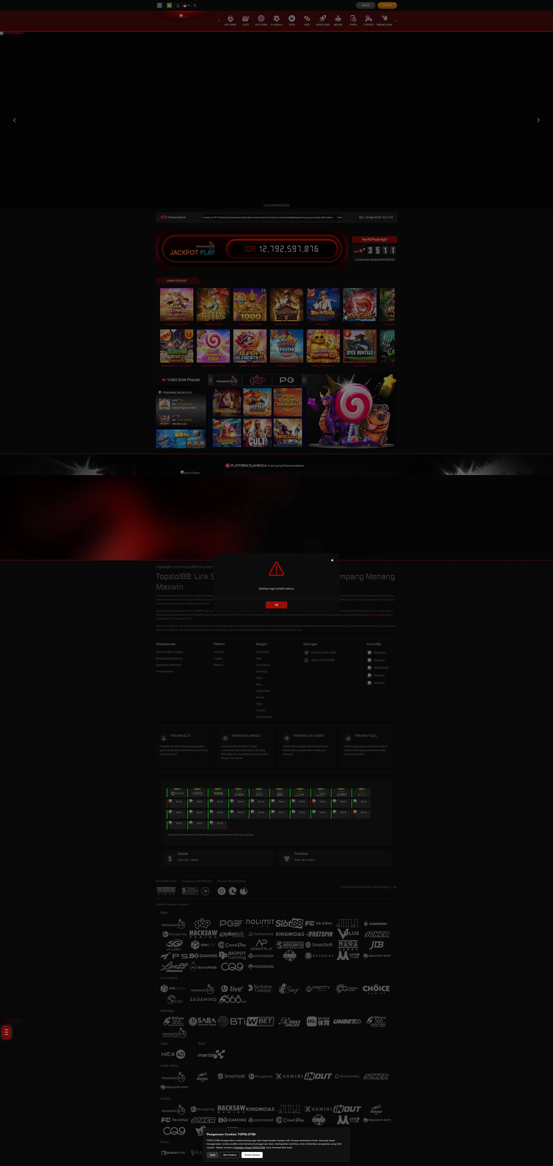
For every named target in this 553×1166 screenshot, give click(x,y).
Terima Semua (252, 1155)
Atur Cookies (230, 1155)
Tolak (212, 1155)
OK (276, 605)
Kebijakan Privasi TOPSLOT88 (249, 1147)
